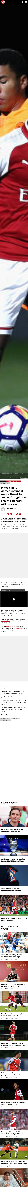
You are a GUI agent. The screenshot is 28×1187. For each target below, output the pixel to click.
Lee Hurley (5, 1165)
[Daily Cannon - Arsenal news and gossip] (3, 2)
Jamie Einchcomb (11, 508)
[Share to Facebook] (8, 514)
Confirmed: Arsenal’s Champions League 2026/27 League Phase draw (13, 861)
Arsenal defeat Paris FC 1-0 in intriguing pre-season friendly (12, 830)
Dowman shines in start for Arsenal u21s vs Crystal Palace (12, 1133)
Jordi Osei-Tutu (5, 621)
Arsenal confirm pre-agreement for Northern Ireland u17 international (13, 986)
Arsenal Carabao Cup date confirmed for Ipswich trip (11, 890)
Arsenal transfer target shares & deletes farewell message (12, 956)
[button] (22, 2)
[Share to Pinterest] (20, 514)
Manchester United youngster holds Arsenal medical (12, 1015)
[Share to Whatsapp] (14, 514)
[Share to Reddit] (17, 514)
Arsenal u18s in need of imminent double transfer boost (13, 1103)
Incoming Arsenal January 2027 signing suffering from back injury (14, 1162)
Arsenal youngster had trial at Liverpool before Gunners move (13, 1044)
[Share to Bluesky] (11, 514)
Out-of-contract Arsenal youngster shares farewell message (10, 1075)
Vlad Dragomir (19, 628)
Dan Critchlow (6, 959)
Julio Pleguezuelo (11, 626)
